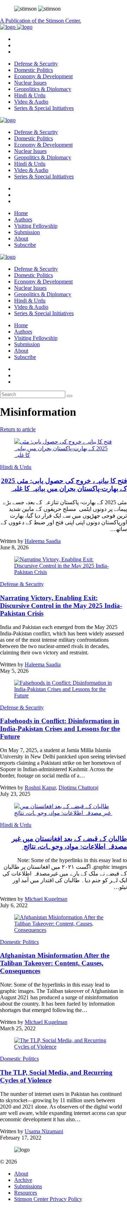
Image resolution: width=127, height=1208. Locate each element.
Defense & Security (36, 64)
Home (21, 213)
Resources (25, 1193)
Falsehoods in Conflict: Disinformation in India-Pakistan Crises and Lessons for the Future (60, 728)
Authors (23, 219)
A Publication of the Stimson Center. (40, 21)
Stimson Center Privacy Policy (48, 1199)
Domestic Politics (33, 70)
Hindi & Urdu (30, 95)
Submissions (28, 1186)
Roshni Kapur (40, 788)
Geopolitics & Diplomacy (42, 89)
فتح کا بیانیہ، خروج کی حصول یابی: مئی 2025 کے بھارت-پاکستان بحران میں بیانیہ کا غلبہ (64, 484)
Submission (27, 232)
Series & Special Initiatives (44, 108)
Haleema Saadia (43, 541)
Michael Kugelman (46, 899)
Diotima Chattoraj (78, 788)
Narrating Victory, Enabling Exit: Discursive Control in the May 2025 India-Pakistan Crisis (61, 605)
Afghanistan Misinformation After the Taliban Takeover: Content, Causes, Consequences (54, 963)
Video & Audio (31, 102)
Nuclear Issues (30, 83)
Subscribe (25, 245)
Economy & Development (43, 76)
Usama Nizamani (44, 1131)
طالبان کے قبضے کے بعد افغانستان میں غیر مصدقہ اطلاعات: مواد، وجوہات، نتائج (69, 842)
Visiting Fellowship (36, 226)
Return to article (18, 429)
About (21, 239)
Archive (23, 1180)
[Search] (69, 396)
